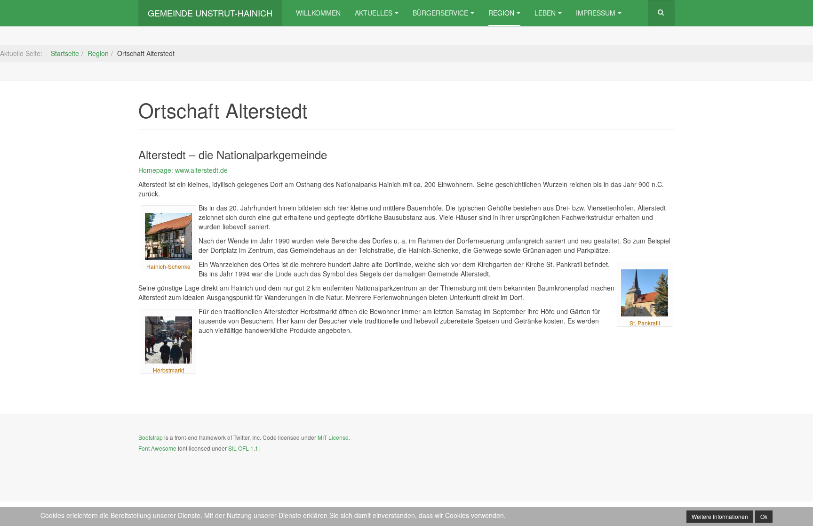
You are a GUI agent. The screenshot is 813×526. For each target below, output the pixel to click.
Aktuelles (373, 12)
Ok (763, 516)
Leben (545, 12)
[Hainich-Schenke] (168, 236)
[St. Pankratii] (644, 292)
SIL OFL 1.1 (243, 448)
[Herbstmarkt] (168, 340)
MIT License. (334, 437)
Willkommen (318, 12)
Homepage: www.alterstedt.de (183, 170)
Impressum (595, 12)
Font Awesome (157, 448)
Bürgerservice (440, 12)
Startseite (65, 53)
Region (501, 12)
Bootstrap (150, 437)
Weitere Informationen (720, 516)
